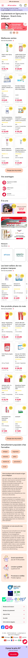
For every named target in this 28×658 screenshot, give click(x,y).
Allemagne (7, 637)
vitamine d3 (6, 461)
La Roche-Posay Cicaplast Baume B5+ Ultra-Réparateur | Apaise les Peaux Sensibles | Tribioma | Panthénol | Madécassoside (20, 150)
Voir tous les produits (6, 40)
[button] (14, 607)
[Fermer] (26, 647)
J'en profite (13, 654)
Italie (23, 640)
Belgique (16, 637)
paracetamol (17, 461)
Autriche (24, 637)
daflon (14, 456)
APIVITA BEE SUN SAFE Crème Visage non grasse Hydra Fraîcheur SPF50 (20, 324)
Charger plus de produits (14, 170)
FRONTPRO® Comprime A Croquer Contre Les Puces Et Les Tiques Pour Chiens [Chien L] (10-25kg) (20, 119)
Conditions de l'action (6, 213)
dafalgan (5, 451)
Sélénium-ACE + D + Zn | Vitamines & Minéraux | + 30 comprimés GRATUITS (7, 387)
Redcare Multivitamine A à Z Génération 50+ (7, 285)
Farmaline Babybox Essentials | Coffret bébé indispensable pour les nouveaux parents (20, 87)
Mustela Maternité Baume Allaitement (6, 149)
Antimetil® (17, 416)
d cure (4, 466)
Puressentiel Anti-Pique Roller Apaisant (6, 418)
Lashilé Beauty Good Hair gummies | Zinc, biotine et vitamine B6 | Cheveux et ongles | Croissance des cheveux (20, 56)
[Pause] (14, 32)
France (16, 640)
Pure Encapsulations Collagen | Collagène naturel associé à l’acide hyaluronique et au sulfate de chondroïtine (7, 119)
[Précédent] (10, 32)
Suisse (8, 640)
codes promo (8, 518)
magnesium (16, 451)
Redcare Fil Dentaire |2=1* (17, 284)
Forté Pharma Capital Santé (7, 354)
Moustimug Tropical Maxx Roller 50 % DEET (20, 387)
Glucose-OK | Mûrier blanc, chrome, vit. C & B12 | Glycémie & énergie (20, 355)
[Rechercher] (21, 5)
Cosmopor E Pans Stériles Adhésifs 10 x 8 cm (7, 87)
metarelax (5, 456)
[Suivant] (17, 32)
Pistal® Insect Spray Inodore (7, 55)
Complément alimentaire (7, 29)
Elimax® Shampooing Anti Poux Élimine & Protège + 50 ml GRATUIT (7, 324)
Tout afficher (4, 246)
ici (16, 549)
